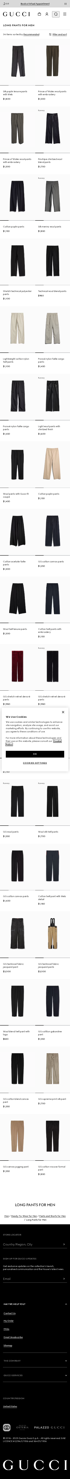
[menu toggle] (65, 14)
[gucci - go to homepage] (16, 14)
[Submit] (64, 1244)
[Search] (56, 14)
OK (35, 754)
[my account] (47, 14)
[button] (35, 1304)
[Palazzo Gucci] (49, 1427)
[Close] (63, 712)
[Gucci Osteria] (22, 1427)
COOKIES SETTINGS (35, 763)
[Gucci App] (6, 1427)
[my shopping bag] (39, 14)
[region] (35, 740)
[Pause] (65, 3)
